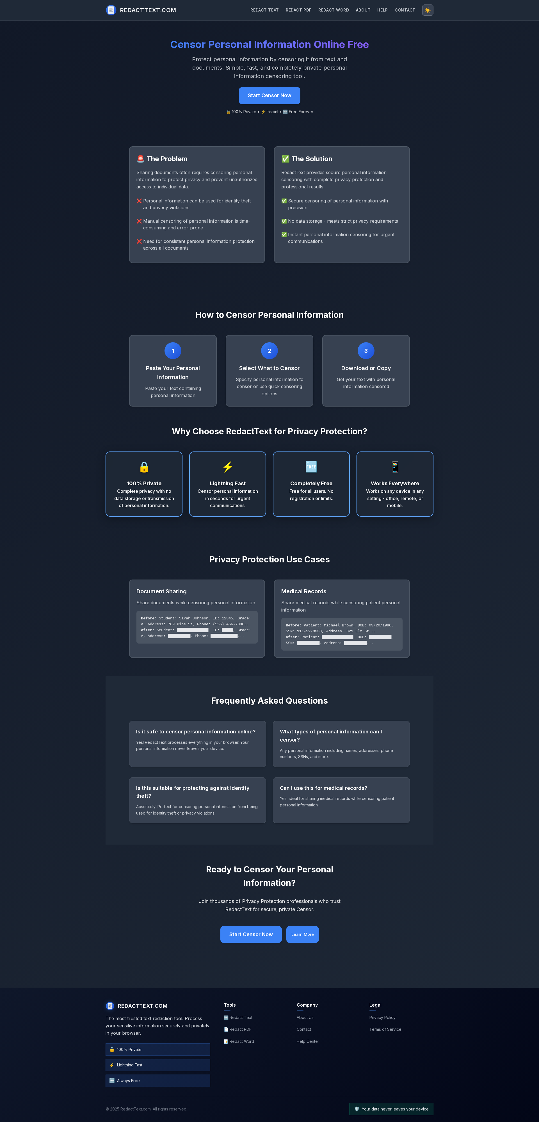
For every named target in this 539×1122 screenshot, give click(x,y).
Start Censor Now (269, 95)
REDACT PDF (299, 10)
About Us (305, 1017)
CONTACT (405, 10)
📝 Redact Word (239, 1041)
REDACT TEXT (264, 10)
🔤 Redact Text (238, 1017)
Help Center (308, 1041)
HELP (382, 10)
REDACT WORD (333, 10)
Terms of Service (385, 1029)
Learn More (302, 934)
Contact (304, 1029)
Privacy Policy (382, 1017)
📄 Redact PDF (238, 1029)
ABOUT (363, 10)
